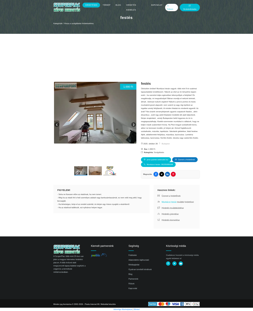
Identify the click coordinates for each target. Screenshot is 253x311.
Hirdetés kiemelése (170, 220)
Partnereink (133, 279)
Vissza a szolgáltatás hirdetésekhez (79, 23)
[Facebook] (156, 174)
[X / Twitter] (161, 174)
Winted (137, 309)
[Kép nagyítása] (80, 170)
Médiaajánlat (133, 265)
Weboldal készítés (108, 304)
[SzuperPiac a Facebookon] (168, 263)
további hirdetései (178, 202)
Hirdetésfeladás (189, 9)
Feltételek (132, 255)
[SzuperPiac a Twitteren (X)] (174, 263)
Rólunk (131, 283)
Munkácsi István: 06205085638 (159, 164)
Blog (118, 5)
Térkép (106, 5)
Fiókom (170, 9)
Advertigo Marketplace (122, 309)
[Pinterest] (173, 174)
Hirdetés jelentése (170, 214)
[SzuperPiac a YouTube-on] (181, 263)
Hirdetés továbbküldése (172, 208)
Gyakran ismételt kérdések (140, 269)
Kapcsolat (157, 5)
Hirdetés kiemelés (131, 7)
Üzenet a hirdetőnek (186, 160)
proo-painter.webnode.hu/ (157, 160)
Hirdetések (91, 5)
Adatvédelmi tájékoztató (138, 260)
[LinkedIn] (167, 174)
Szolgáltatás (159, 152)
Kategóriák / (58, 23)
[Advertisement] (126, 53)
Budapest (165, 144)
